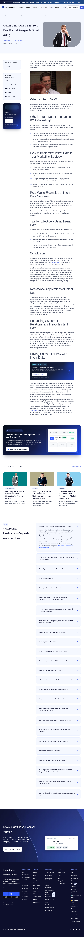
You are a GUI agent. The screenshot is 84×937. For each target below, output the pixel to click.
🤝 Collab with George (74, 901)
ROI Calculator (74, 911)
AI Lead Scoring (10, 88)
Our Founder (48, 910)
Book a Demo (36, 885)
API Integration (74, 878)
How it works (48, 875)
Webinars (73, 886)
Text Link (7, 66)
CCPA (59, 878)
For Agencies (36, 888)
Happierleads (56, 262)
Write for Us (48, 905)
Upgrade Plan (36, 891)
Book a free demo (73, 7)
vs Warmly (25, 896)
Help (72, 872)
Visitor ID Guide (10, 96)
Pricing (8, 92)
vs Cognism (25, 888)
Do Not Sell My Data (62, 884)
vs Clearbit (25, 894)
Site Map (35, 899)
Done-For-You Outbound (36, 881)
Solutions (35, 875)
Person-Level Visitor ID (48, 879)
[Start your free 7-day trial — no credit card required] (42, 2)
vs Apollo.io (25, 885)
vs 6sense (25, 891)
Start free (8, 121)
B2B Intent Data (49, 890)
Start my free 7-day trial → (39, 374)
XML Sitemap (36, 902)
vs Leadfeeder (26, 877)
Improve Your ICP (50, 899)
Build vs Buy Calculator (74, 914)
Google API (61, 881)
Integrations (74, 875)
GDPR (59, 875)
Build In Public (74, 918)
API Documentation (76, 881)
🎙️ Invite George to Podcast (76, 896)
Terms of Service (49, 872)
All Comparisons (25, 873)
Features (35, 872)
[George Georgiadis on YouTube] (76, 929)
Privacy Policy (61, 872)
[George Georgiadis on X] (70, 929)
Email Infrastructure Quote (74, 906)
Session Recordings (48, 886)
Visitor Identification (11, 85)
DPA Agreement (37, 896)
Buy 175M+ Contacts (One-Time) (75, 891)
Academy (47, 902)
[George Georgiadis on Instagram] (80, 929)
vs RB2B (24, 880)
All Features (9, 81)
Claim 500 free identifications (17, 449)
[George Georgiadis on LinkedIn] (73, 929)
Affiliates (35, 894)
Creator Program (49, 907)
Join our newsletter (75, 921)
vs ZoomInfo (25, 882)
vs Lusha (24, 899)
